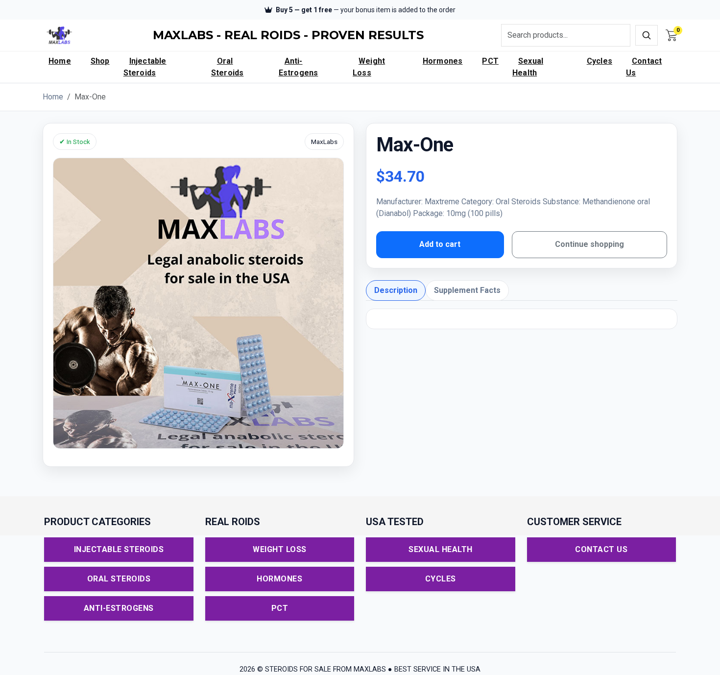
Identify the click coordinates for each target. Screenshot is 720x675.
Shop (100, 61)
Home (59, 61)
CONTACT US (601, 549)
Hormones (443, 61)
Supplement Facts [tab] (467, 290)
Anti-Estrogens (298, 66)
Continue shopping (589, 244)
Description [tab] (395, 290)
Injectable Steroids (145, 66)
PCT (490, 61)
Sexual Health (527, 66)
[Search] (646, 35)
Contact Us (644, 66)
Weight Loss (369, 66)
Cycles (599, 61)
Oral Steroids (227, 66)
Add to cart (439, 244)
